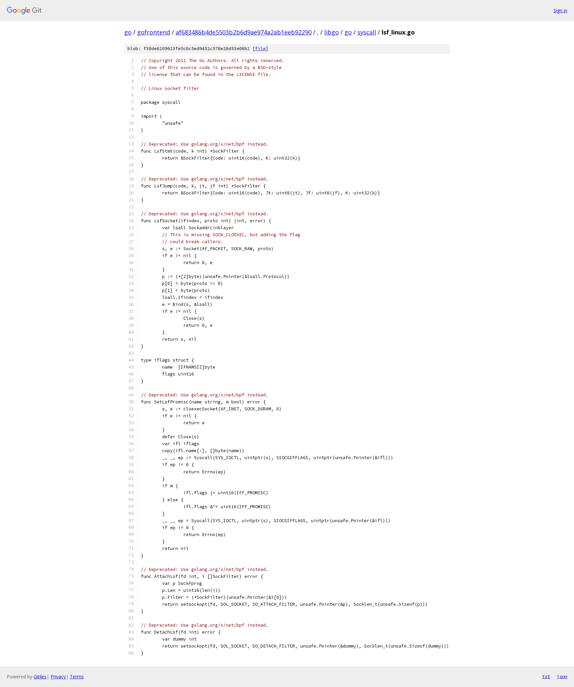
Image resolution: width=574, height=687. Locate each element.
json (562, 676)
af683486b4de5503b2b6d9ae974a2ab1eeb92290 (244, 32)
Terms (77, 676)
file (260, 48)
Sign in (560, 10)
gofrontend (153, 32)
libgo (331, 32)
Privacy (58, 676)
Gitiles (40, 676)
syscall (366, 32)
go (128, 32)
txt (546, 676)
